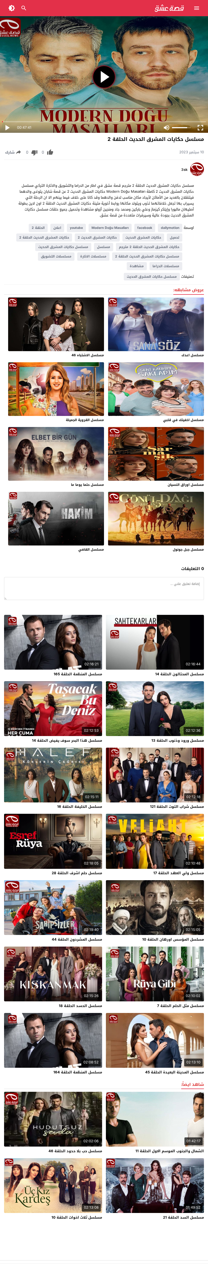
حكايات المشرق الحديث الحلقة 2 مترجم (149, 247)
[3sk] (197, 174)
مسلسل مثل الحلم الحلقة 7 (180, 1005)
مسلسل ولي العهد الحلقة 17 (178, 873)
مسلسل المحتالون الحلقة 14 (179, 674)
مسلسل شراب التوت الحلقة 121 (177, 806)
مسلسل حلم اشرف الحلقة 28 (77, 873)
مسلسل (103, 247)
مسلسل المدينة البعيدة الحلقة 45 (174, 1072)
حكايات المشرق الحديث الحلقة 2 (44, 237)
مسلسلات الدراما (165, 266)
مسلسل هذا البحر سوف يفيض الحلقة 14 (67, 740)
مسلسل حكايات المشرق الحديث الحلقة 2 (147, 256)
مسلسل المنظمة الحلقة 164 (77, 1072)
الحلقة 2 (38, 228)
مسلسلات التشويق (56, 256)
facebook (144, 228)
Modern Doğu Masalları (110, 228)
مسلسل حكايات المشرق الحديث (63, 247)
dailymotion (170, 228)
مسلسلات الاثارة (93, 256)
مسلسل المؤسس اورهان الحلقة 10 (173, 939)
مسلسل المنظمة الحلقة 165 (78, 674)
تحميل (174, 237)
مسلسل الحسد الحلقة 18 (80, 1005)
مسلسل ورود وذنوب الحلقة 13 (177, 740)
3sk (184, 169)
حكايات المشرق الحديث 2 (97, 237)
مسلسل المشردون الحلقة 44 (77, 939)
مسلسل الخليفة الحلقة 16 (79, 806)
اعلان (57, 228)
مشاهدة (137, 266)
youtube (76, 228)
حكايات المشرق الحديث (143, 237)
